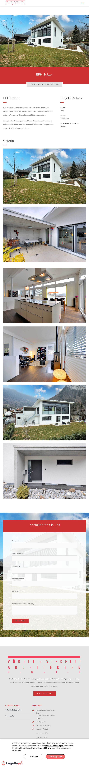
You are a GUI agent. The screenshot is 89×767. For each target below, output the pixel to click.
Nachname (16, 566)
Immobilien (11, 716)
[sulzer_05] (44, 444)
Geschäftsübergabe (14, 710)
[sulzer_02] (44, 327)
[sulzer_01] (44, 386)
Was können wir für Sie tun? (23, 604)
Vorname (15, 541)
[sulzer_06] (44, 149)
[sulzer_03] (44, 269)
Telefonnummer (18, 579)
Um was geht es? (18, 591)
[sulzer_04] (44, 207)
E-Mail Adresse (18, 553)
